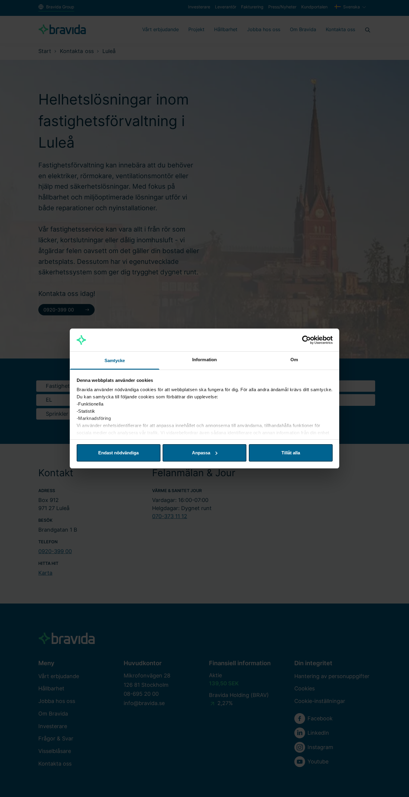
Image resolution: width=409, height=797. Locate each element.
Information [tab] (204, 359)
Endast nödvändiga (118, 452)
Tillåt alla (290, 452)
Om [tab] (294, 359)
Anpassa (201, 452)
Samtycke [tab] (114, 360)
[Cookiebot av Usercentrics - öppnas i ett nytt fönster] (306, 339)
